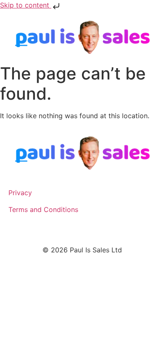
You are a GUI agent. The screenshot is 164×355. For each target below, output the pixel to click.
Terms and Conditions (43, 209)
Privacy (20, 192)
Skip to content (25, 5)
